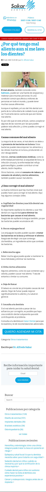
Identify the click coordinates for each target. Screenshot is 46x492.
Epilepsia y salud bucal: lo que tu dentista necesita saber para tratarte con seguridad (24, 455)
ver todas (23, 434)
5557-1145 (36, 20)
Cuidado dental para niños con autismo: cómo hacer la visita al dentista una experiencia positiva (22, 473)
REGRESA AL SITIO (34, 30)
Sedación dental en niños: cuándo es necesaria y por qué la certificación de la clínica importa (22, 464)
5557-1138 (25, 20)
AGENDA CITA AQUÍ (12, 30)
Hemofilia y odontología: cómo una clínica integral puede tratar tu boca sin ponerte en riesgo (24, 448)
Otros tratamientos (19, 339)
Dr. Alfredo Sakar (27, 60)
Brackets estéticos (15, 425)
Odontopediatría (14, 429)
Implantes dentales (15, 421)
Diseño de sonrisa (15, 418)
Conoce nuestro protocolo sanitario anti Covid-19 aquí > (23, 38)
